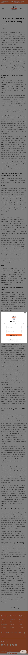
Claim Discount (14, 335)
